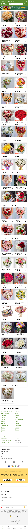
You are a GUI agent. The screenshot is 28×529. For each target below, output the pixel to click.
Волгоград (3, 421)
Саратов (17, 423)
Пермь (16, 417)
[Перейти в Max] (22, 462)
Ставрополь (18, 425)
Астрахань (3, 415)
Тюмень (17, 430)
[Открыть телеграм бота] (14, 462)
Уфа (16, 434)
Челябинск (17, 436)
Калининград (4, 434)
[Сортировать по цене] (24, 4)
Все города (17, 440)
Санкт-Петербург (5, 413)
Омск (16, 413)
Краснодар (3, 436)
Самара (17, 421)
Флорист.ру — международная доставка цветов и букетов (14, 521)
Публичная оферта (5, 500)
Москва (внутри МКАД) (6, 411)
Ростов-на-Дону (19, 419)
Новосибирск (18, 411)
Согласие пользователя (7, 504)
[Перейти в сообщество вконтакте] (5, 462)
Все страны (18, 442)
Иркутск (3, 430)
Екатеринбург (4, 425)
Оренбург (17, 415)
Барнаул (3, 417)
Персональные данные (6, 497)
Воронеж (3, 423)
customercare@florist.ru (6, 458)
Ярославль (17, 438)
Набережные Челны (6, 440)
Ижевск (3, 427)
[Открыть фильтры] (26, 4)
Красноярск (4, 438)
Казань (2, 432)
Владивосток (4, 419)
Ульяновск (17, 432)
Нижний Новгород (5, 442)
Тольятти (17, 427)
